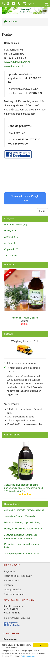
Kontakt (13, 21)
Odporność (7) (11, 249)
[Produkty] (14, 3)
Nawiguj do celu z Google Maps (25, 198)
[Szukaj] (3, 3)
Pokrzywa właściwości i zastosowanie (23, 529)
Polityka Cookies (28, 656)
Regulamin (9, 571)
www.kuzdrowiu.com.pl (17, 62)
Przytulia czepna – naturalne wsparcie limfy (23, 546)
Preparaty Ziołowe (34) (15, 224)
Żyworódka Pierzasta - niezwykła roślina (24, 510)
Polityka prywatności (14, 594)
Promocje (9, 264)
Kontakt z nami (11, 580)
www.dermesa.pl (13, 66)
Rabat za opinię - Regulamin (18, 576)
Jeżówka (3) (10, 243)
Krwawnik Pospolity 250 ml (25, 318)
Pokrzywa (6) (10, 230)
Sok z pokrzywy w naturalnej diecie (21, 553)
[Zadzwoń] (19, 3)
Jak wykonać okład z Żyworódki (20, 516)
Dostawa (8, 334)
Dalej (43, 211)
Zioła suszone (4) (12, 255)
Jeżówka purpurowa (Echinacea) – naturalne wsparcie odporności (21, 536)
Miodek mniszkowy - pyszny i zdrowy (22, 522)
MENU (47, 5)
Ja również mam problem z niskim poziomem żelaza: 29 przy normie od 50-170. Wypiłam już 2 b (24, 488)
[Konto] (8, 3)
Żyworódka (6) (11, 237)
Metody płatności (12, 589)
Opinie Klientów (12, 435)
